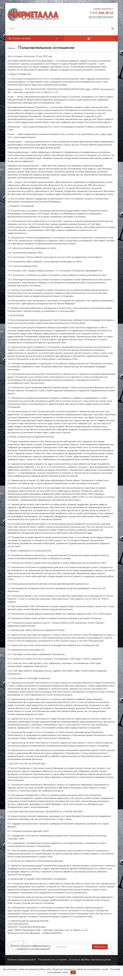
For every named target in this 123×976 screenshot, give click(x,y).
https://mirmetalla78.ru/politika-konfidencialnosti (71, 868)
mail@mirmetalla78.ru (59, 900)
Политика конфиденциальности (22, 959)
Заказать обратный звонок (100, 17)
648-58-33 (101, 13)
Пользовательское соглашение (52, 959)
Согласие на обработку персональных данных (90, 959)
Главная (11, 48)
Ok (73, 972)
